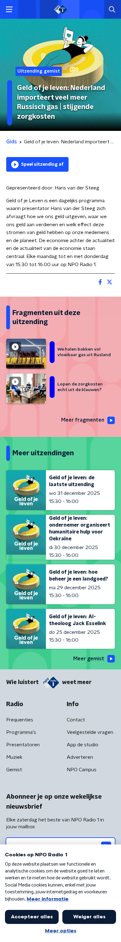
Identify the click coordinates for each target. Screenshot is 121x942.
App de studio (82, 744)
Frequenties (19, 719)
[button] (9, 9)
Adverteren (80, 757)
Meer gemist (88, 658)
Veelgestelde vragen (90, 732)
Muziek (14, 757)
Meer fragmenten (82, 420)
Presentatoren (23, 744)
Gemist (14, 769)
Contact (76, 719)
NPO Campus (81, 769)
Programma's (21, 732)
